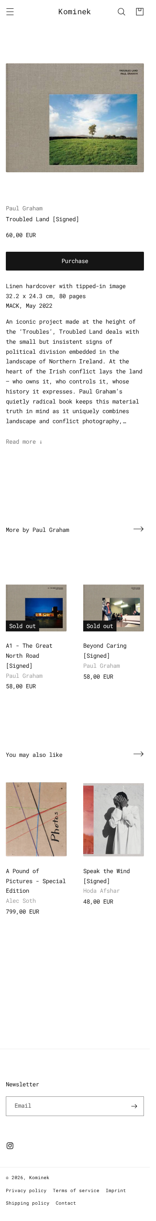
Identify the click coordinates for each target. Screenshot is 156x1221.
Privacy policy (26, 1190)
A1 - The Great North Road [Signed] (29, 655)
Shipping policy (28, 1203)
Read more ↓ (24, 441)
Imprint (116, 1190)
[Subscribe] (134, 1106)
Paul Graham (24, 208)
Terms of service (76, 1190)
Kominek (39, 1177)
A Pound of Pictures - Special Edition (36, 881)
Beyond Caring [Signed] (104, 650)
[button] (10, 12)
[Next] (138, 529)
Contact (66, 1203)
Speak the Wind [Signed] (106, 876)
